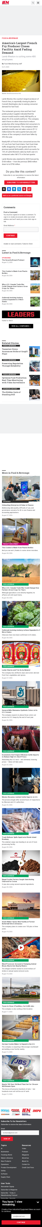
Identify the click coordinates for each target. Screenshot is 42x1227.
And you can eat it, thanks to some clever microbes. (20, 550)
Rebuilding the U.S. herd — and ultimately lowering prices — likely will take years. (19, 761)
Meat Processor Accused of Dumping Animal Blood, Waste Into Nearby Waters (19, 965)
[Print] (4, 189)
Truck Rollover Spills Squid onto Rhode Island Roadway (19, 838)
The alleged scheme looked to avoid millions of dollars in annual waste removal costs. (19, 970)
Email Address (9, 225)
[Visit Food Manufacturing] (16, 1111)
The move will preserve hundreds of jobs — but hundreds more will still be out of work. (18, 1090)
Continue (21, 1222)
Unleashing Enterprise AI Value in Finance (18, 505)
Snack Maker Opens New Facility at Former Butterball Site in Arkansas (18, 923)
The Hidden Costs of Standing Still (11, 393)
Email (3, 1129)
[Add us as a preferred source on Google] (29, 189)
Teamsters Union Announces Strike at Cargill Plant (15, 351)
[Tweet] (19, 189)
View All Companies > (21, 326)
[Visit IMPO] (37, 1111)
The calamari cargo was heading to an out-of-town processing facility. (19, 843)
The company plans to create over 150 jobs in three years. (20, 928)
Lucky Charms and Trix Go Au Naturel (16, 670)
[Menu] (38, 3)
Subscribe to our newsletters (21, 182)
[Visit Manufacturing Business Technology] (26, 1114)
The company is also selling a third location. (17, 1009)
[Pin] (24, 189)
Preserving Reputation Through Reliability (12, 364)
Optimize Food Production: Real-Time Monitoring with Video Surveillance (14, 380)
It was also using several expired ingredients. (18, 884)
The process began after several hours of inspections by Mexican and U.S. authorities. (21, 801)
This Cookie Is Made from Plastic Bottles (14, 272)
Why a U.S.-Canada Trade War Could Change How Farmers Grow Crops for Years (15, 286)
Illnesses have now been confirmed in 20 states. (19, 635)
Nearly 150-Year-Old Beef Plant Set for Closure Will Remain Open (20, 1085)
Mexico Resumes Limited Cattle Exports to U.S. (20, 797)
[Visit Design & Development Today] (5, 1111)
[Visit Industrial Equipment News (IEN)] (26, 1111)
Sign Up (7, 1139)
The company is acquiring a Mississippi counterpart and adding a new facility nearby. (20, 1048)
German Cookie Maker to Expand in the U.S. (18, 1044)
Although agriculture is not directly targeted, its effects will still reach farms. (18, 594)
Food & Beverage (10, 38)
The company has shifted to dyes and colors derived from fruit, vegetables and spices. (20, 674)
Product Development (10, 544)
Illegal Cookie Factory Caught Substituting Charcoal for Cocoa (18, 880)
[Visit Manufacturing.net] (16, 1114)
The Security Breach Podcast (13, 260)
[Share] (9, 189)
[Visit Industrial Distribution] (5, 1114)
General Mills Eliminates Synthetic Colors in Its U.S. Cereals (19, 711)
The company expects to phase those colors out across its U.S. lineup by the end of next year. (19, 716)
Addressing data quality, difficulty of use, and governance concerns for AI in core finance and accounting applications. (18, 510)
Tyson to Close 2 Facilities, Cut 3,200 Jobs (18, 1006)
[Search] (33, 3)
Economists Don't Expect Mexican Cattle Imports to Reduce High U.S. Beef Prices (20, 756)
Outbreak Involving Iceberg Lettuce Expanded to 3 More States (12, 300)
